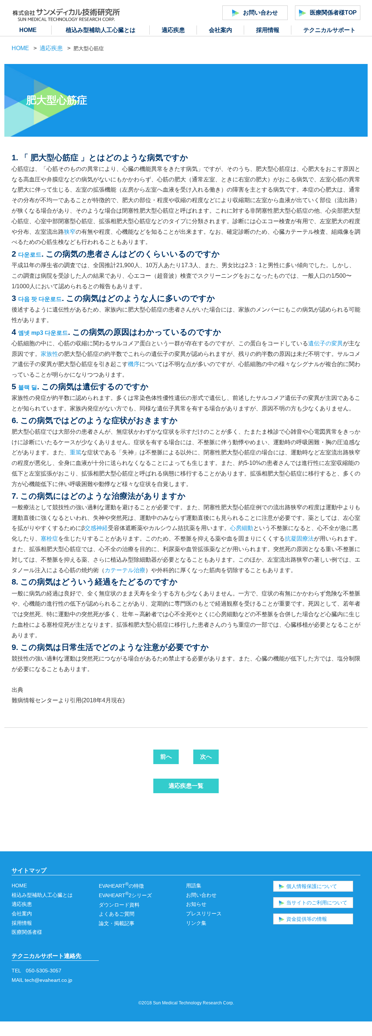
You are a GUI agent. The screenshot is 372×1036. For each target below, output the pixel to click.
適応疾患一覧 (186, 786)
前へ (166, 757)
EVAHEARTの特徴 (121, 886)
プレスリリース (204, 913)
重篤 (75, 452)
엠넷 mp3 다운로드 (43, 333)
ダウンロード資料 (119, 905)
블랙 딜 (27, 387)
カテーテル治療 (125, 570)
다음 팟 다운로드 (40, 299)
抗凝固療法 (299, 538)
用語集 (193, 885)
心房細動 (241, 528)
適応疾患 (173, 30)
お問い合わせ (260, 12)
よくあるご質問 (116, 914)
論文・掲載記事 (116, 923)
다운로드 (29, 255)
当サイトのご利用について (316, 903)
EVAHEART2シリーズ (125, 895)
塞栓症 (49, 538)
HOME (28, 30)
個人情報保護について (311, 886)
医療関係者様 (27, 932)
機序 (134, 364)
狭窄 (70, 232)
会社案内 (220, 30)
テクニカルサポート (329, 30)
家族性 (49, 354)
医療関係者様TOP (333, 12)
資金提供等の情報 (306, 919)
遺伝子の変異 (325, 343)
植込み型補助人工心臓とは (101, 30)
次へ (206, 757)
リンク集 (196, 923)
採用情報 (267, 30)
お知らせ (196, 904)
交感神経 (96, 528)
